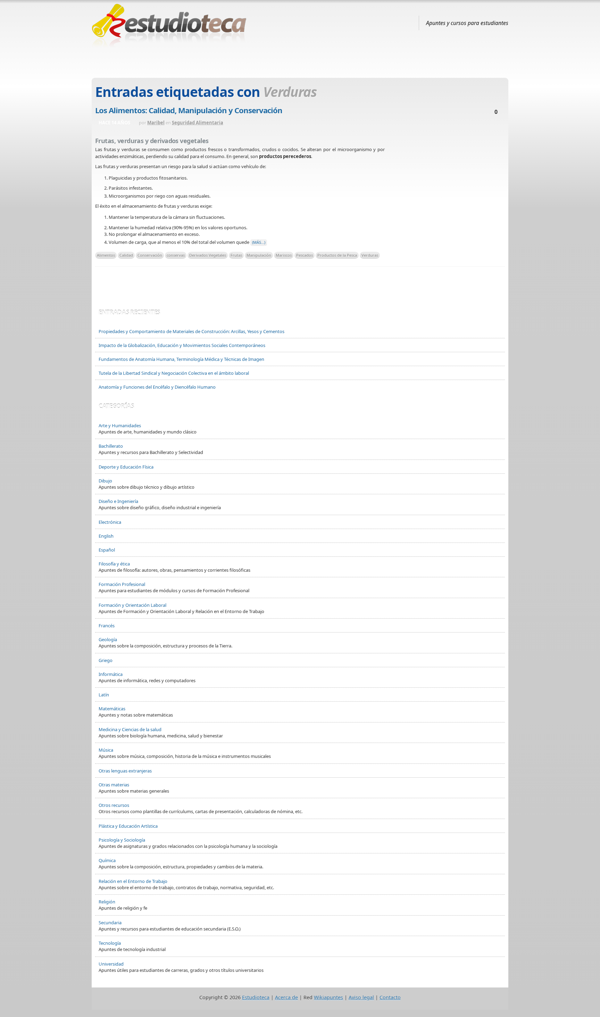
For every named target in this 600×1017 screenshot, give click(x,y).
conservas (176, 255)
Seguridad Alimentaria (197, 122)
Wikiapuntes (328, 997)
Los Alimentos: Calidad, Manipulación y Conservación (188, 110)
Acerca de (286, 997)
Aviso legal (361, 997)
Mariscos (284, 255)
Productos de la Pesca (337, 255)
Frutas (236, 255)
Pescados (304, 255)
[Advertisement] (300, 60)
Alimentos (106, 255)
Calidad (126, 255)
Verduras (369, 255)
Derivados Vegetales (207, 255)
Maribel (156, 122)
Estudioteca (255, 997)
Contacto (390, 997)
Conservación (150, 255)
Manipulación (259, 255)
